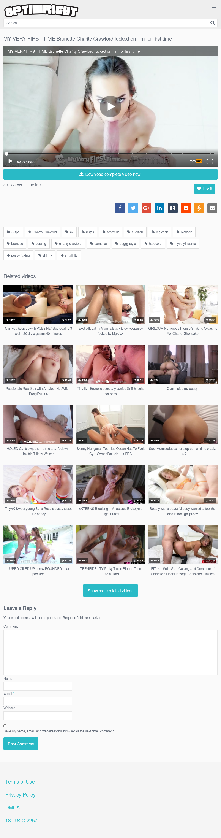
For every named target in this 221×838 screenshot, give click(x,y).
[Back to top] (209, 824)
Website (9, 707)
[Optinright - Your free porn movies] (41, 11)
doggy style (127, 243)
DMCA (12, 807)
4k (71, 231)
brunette (17, 243)
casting (40, 243)
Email (8, 693)
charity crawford (70, 243)
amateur (112, 231)
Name (8, 678)
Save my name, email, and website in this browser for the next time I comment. (58, 730)
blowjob (186, 231)
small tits (70, 255)
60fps (15, 231)
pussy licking (20, 255)
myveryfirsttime (185, 243)
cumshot (100, 243)
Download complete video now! (113, 174)
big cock (161, 231)
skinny (47, 255)
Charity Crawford (44, 231)
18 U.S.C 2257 (21, 820)
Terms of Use (20, 781)
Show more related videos (110, 590)
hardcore (155, 243)
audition (137, 231)
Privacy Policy (20, 794)
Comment (10, 626)
